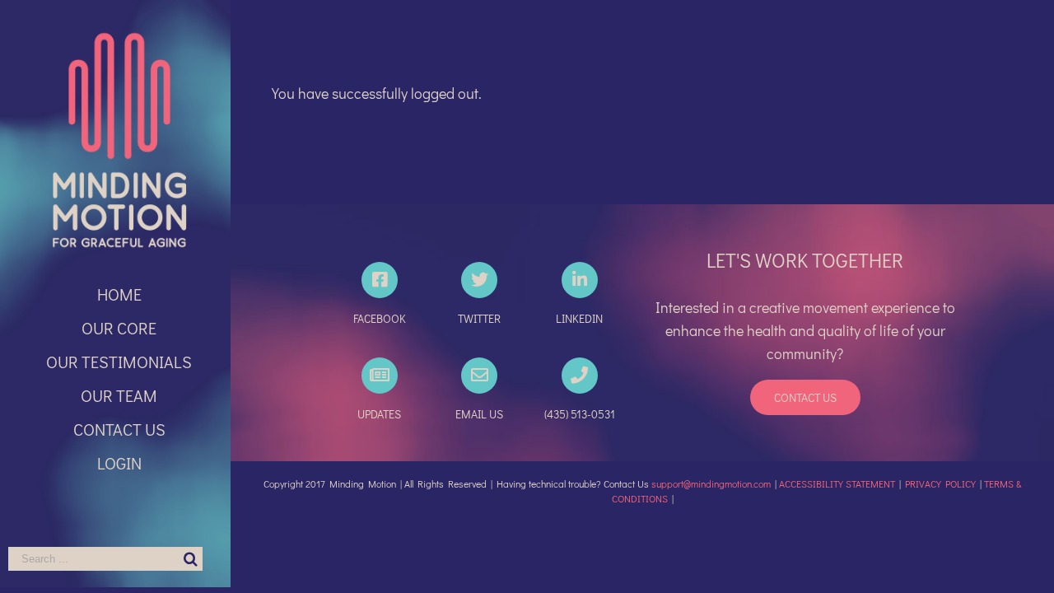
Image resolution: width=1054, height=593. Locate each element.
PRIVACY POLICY (940, 483)
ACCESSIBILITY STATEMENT (837, 483)
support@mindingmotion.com (711, 483)
